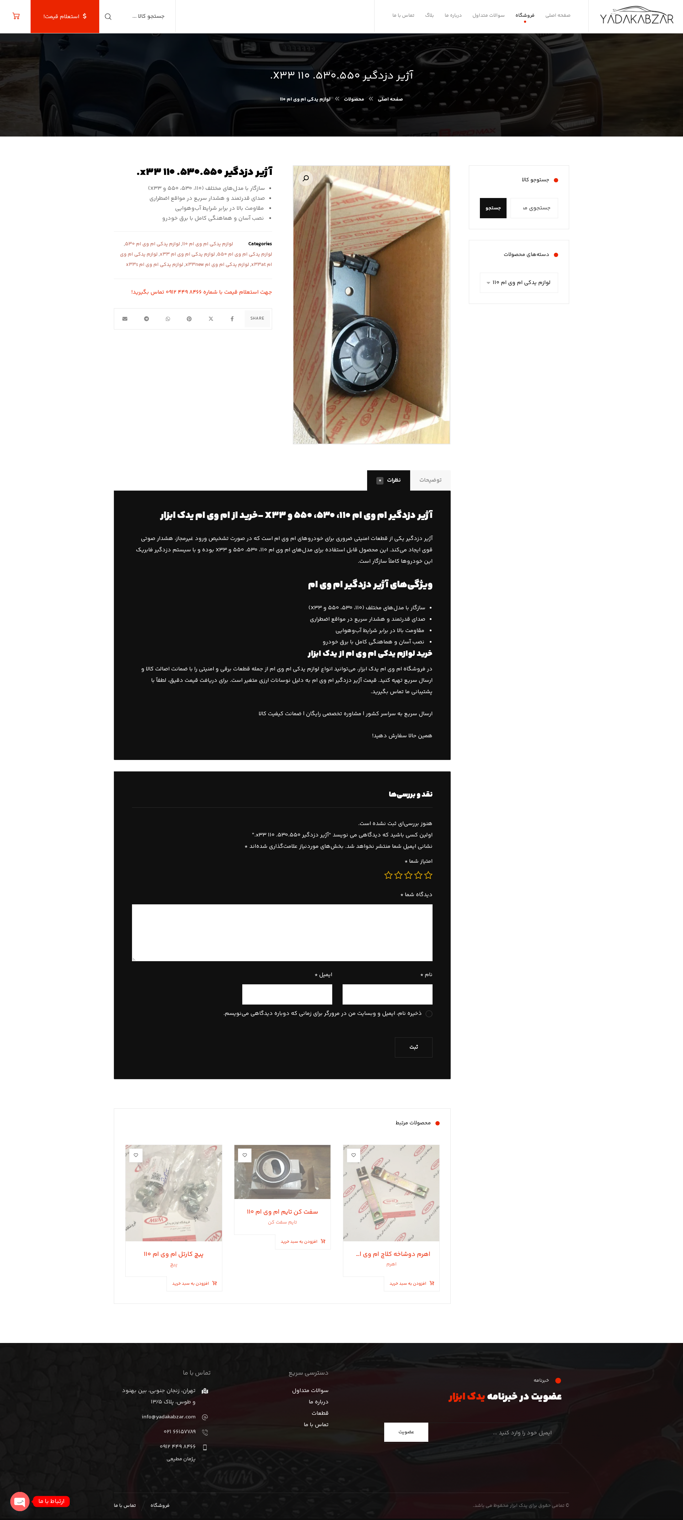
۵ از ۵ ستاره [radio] (388, 875)
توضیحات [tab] (430, 480)
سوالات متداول (310, 1390)
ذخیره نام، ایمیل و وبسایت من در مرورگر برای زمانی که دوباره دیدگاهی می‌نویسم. (322, 1013)
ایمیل (323, 974)
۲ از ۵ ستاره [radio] (418, 875)
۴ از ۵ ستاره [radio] (398, 875)
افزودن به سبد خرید (408, 1283)
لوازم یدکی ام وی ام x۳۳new (217, 265)
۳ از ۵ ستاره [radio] (408, 875)
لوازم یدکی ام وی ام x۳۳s (154, 265)
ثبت (413, 1047)
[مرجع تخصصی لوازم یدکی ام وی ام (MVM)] (639, 12)
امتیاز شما (418, 861)
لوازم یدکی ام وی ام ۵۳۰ (152, 244)
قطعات (320, 1413)
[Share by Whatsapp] (168, 318)
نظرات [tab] (390, 480)
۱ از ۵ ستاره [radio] (428, 875)
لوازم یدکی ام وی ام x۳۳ (187, 254)
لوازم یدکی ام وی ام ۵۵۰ (244, 254)
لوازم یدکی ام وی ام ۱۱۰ (207, 244)
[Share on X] (210, 318)
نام (426, 974)
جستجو (493, 208)
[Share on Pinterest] (189, 318)
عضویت (406, 1432)
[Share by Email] (125, 318)
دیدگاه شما (416, 894)
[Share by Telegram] (146, 318)
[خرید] (16, 16)
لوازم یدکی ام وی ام (380, 653)
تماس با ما (316, 1424)
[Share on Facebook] (232, 318)
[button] (305, 178)
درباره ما (319, 1402)
